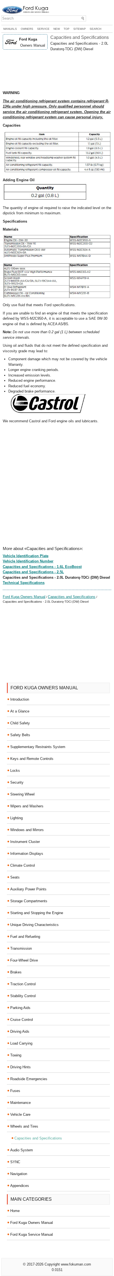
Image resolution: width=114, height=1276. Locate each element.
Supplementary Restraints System (37, 747)
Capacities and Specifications (71, 597)
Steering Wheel (22, 794)
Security (17, 782)
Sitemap (79, 28)
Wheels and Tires (24, 1126)
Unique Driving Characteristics (34, 925)
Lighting (16, 818)
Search (95, 28)
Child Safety (20, 723)
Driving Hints (20, 1067)
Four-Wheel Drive (24, 960)
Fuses (15, 1091)
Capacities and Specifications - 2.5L (33, 572)
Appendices (19, 1186)
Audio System (21, 1150)
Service (43, 28)
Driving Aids (19, 1031)
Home (15, 1211)
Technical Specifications (24, 583)
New (56, 28)
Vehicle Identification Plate (25, 556)
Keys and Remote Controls (31, 759)
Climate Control (22, 865)
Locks (15, 770)
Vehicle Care (20, 1114)
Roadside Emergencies (28, 1079)
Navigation (18, 1174)
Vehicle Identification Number (28, 561)
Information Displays (26, 853)
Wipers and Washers (26, 806)
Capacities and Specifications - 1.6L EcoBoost (42, 567)
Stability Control (23, 996)
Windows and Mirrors (27, 830)
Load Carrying (21, 1043)
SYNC (15, 1162)
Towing (15, 1055)
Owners (27, 28)
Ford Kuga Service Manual (31, 1234)
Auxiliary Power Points (28, 889)
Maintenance (20, 1103)
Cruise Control (21, 1020)
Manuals (10, 28)
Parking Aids (20, 1008)
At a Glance (19, 711)
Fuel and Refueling (25, 937)
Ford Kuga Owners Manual (24, 597)
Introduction (19, 699)
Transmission (21, 948)
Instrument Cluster (25, 842)
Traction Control (23, 984)
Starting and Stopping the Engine (36, 913)
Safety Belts (20, 735)
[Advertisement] (57, 70)
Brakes (16, 972)
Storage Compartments (28, 901)
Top (66, 28)
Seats (15, 877)
